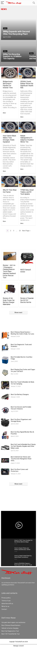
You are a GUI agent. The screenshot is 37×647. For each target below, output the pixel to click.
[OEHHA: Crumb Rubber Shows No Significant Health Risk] (27, 69)
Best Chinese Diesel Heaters (11, 625)
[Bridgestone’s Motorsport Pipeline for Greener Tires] (9, 69)
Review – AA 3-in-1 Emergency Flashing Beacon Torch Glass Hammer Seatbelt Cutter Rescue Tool (9, 271)
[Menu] (2, 3)
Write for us (5, 606)
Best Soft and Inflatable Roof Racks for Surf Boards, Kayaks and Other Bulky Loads (23, 446)
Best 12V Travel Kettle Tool (11, 634)
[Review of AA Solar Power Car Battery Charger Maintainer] (9, 286)
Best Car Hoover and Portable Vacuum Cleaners (21, 408)
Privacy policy (6, 598)
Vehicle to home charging (10, 628)
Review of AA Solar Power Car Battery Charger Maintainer (8, 301)
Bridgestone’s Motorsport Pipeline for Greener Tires (8, 85)
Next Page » (26, 231)
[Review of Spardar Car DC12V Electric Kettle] (27, 286)
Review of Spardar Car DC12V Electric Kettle (27, 300)
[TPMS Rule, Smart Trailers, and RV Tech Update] (27, 177)
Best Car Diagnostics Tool (10, 631)
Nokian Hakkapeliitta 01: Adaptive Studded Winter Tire (27, 139)
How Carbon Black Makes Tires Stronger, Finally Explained (9, 139)
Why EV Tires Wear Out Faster (10, 191)
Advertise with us (7, 603)
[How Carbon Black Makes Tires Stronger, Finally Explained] (9, 123)
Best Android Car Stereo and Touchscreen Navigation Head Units (21, 458)
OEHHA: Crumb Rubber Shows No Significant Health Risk (26, 85)
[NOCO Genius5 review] (27, 253)
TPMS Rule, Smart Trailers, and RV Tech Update (27, 192)
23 (20, 231)
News (4, 9)
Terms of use (6, 600)
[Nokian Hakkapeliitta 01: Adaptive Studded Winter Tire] (27, 123)
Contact (4, 609)
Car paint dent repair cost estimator (13, 622)
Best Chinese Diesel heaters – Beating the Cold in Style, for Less (22, 333)
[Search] (33, 3)
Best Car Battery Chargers (20, 394)
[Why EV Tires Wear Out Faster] (9, 177)
